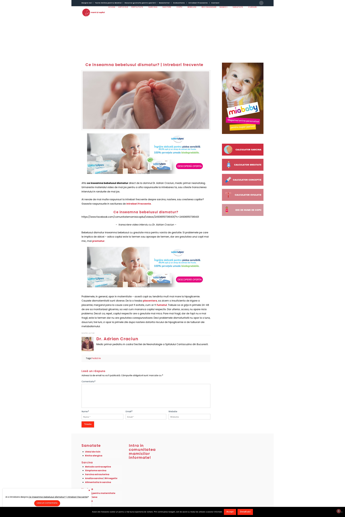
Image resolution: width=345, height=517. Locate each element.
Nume (85, 411)
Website (172, 411)
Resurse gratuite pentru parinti (140, 3)
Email (129, 411)
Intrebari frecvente (198, 3)
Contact (215, 3)
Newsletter (164, 3)
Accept (230, 511)
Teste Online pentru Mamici (108, 3)
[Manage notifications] (339, 511)
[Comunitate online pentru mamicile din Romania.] (93, 12)
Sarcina (87, 462)
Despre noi (87, 3)
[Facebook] (261, 3)
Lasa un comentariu (47, 502)
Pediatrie (96, 358)
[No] (341, 512)
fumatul (162, 305)
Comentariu (89, 381)
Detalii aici (245, 511)
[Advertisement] (172, 38)
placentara (150, 300)
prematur (98, 241)
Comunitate (179, 3)
